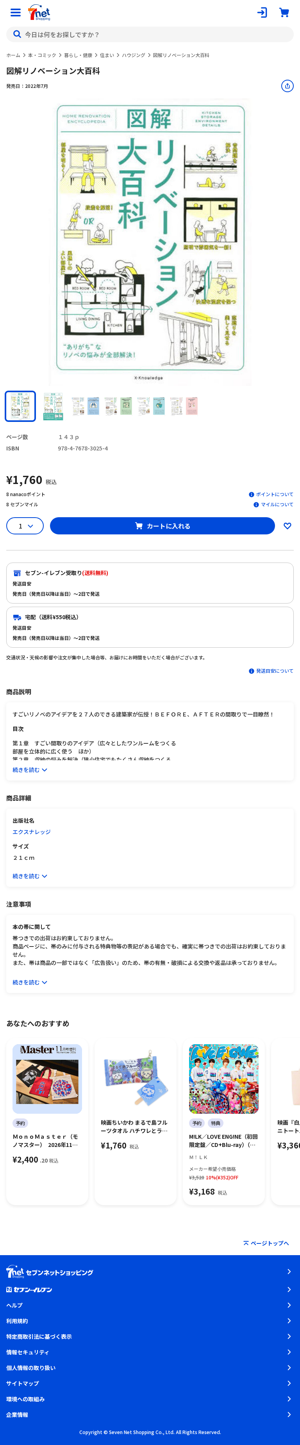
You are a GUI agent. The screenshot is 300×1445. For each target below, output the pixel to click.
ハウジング (133, 55)
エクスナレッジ (31, 832)
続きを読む (26, 769)
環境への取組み (25, 1399)
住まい (107, 55)
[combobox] (150, 34)
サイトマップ (22, 1383)
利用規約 (17, 1321)
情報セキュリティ (28, 1352)
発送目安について (275, 670)
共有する (287, 86)
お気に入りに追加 (287, 526)
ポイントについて (275, 494)
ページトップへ (270, 1243)
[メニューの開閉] (15, 12)
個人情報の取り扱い (30, 1368)
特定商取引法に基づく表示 (39, 1336)
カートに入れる (169, 525)
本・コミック (42, 55)
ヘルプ (14, 1305)
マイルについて (277, 504)
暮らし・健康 (78, 55)
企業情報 (17, 1414)
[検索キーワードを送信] (17, 34)
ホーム (13, 55)
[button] (20, 406)
